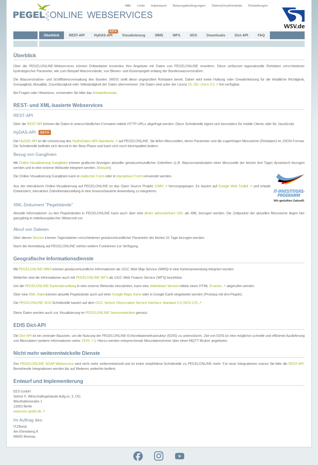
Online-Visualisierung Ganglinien (43, 163)
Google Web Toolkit (235, 186)
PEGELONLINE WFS (92, 277)
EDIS (87, 340)
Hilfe (128, 5)
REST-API (76, 35)
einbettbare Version (164, 286)
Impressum (158, 5)
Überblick (51, 35)
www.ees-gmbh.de (29, 411)
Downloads (216, 35)
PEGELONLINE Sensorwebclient (110, 312)
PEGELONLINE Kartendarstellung (50, 286)
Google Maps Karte (126, 294)
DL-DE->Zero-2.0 (203, 84)
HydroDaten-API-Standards (95, 141)
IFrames (217, 286)
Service (38, 237)
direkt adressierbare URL (164, 213)
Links (141, 5)
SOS (193, 35)
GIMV (161, 186)
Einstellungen (258, 5)
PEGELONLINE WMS (35, 269)
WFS (176, 35)
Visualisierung (133, 35)
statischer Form (92, 176)
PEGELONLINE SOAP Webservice (47, 363)
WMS (159, 35)
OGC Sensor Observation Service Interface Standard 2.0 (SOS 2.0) (148, 303)
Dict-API (241, 35)
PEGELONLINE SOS (35, 303)
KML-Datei (37, 294)
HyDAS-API (103, 35)
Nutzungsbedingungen (189, 5)
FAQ (261, 35)
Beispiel (104, 168)
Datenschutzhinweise (227, 5)
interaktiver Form (129, 176)
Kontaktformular (104, 93)
